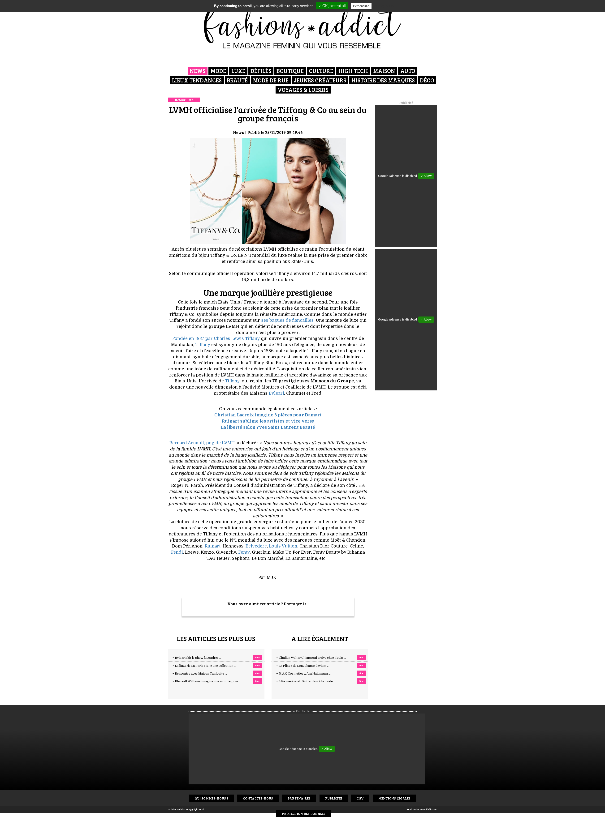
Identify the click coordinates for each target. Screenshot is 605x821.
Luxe (238, 71)
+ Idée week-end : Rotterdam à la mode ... (306, 681)
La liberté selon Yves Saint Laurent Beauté (268, 427)
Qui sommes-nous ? (211, 798)
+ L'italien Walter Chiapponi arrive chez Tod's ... (311, 657)
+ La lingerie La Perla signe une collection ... (204, 665)
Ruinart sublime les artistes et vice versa (268, 421)
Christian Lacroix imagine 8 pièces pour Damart (268, 415)
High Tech (353, 71)
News (197, 71)
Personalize (361, 6)
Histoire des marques (383, 80)
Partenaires (299, 798)
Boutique (290, 71)
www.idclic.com (428, 809)
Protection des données (303, 813)
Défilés (261, 71)
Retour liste (184, 100)
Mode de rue (271, 80)
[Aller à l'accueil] (302, 26)
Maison (384, 71)
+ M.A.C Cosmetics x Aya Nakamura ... (303, 673)
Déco (427, 80)
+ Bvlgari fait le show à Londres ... (197, 657)
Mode (218, 71)
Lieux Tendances (197, 80)
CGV (360, 798)
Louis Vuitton (283, 546)
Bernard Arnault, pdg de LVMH (202, 442)
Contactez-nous (258, 798)
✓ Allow (426, 176)
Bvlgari (276, 393)
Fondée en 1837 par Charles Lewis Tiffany (216, 338)
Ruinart (212, 546)
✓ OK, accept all (332, 6)
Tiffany (202, 344)
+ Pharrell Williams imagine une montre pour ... (207, 681)
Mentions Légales (394, 798)
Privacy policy (384, 6)
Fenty (244, 552)
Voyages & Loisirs (303, 90)
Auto (407, 71)
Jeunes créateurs (320, 80)
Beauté (237, 80)
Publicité (333, 798)
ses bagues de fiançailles (287, 320)
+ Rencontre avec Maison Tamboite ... (200, 673)
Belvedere (256, 546)
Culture (321, 71)
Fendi (177, 552)
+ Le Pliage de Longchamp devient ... (302, 665)
